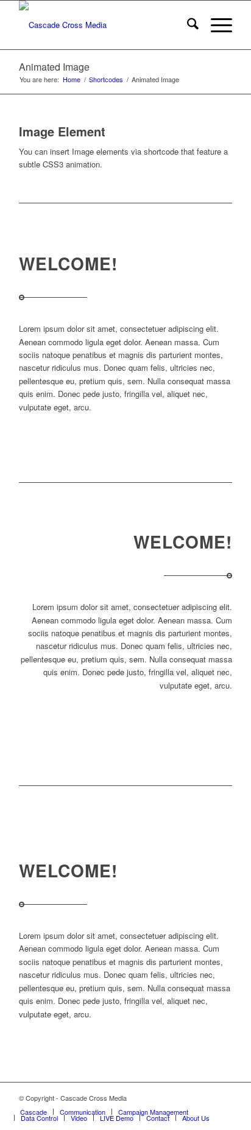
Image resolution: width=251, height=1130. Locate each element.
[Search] (187, 25)
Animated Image (54, 67)
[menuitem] (187, 25)
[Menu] (215, 25)
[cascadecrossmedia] (104, 25)
